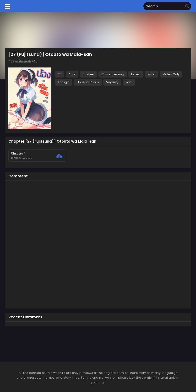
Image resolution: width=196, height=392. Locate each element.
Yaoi (128, 82)
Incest (136, 74)
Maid (151, 74)
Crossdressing (112, 74)
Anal (72, 74)
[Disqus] (98, 244)
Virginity (112, 82)
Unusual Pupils (88, 82)
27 (59, 74)
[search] (187, 6)
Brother (88, 74)
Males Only (171, 74)
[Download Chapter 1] (59, 156)
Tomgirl (64, 82)
